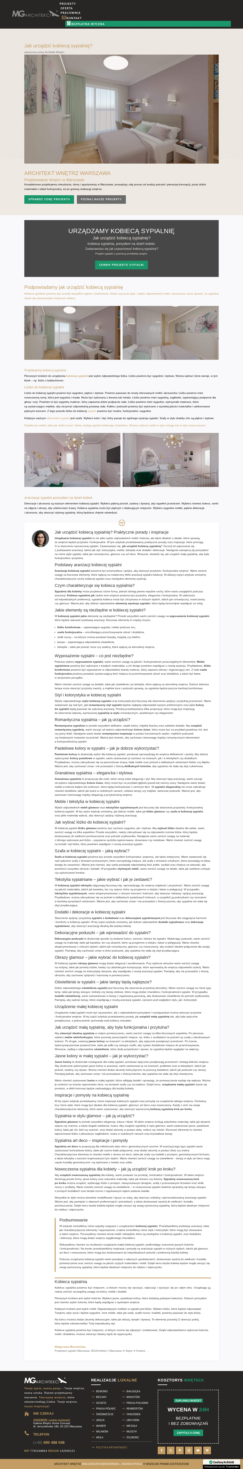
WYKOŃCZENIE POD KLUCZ (166, 109)
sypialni (92, 410)
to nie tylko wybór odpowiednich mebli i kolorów (120, 538)
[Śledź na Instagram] (189, 1450)
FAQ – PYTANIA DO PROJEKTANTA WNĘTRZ (187, 75)
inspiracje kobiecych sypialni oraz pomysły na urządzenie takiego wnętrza (149, 1101)
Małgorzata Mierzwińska (88, 59)
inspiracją (189, 708)
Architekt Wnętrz (55, 52)
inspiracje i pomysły (124, 1248)
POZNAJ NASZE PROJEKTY (101, 199)
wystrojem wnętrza (128, 1302)
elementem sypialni (58, 418)
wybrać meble (147, 425)
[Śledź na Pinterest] (180, 1450)
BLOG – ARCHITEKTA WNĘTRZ (102, 75)
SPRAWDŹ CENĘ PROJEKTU (49, 199)
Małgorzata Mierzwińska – (112, 1463)
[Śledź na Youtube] (198, 1450)
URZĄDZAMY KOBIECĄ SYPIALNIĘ (121, 230)
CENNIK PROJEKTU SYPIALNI (121, 264)
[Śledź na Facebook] (161, 1450)
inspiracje (179, 542)
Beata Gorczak (126, 59)
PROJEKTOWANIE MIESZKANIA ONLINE (174, 92)
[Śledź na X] (170, 1450)
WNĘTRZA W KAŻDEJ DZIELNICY (183, 48)
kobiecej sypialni (77, 375)
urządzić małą (178, 554)
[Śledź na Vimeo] (207, 1450)
